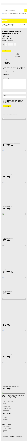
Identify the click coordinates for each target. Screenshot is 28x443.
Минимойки (5, 419)
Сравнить (25, 17)
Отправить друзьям (10, 59)
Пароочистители (7, 426)
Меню (4, 403)
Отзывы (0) (7, 63)
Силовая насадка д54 (7, 291)
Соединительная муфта (8, 238)
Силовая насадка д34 (7, 354)
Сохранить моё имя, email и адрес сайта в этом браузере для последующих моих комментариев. (13, 101)
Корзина (17, 17)
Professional (6, 404)
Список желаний (21, 17)
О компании (6, 410)
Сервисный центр (7, 408)
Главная (4, 24)
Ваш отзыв (6, 78)
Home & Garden (6, 406)
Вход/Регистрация (11, 4)
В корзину (7, 50)
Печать (3, 59)
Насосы (5, 430)
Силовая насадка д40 (7, 174)
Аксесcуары (11, 24)
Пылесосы (5, 420)
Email (4, 95)
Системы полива (7, 428)
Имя (4, 91)
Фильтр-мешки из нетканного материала (11, 386)
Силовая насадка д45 (7, 206)
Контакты (19, 4)
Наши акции (6, 415)
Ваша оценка (6, 74)
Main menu (5, 20)
